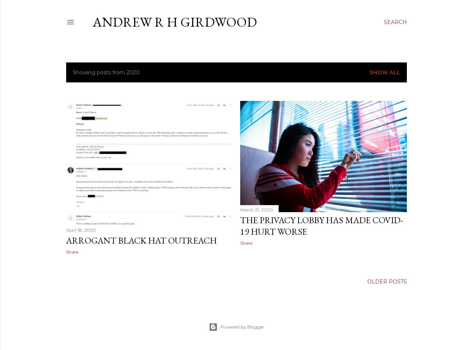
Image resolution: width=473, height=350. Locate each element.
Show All (385, 72)
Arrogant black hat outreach (141, 240)
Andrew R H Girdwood (175, 22)
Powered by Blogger (242, 327)
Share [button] (72, 252)
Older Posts (387, 281)
